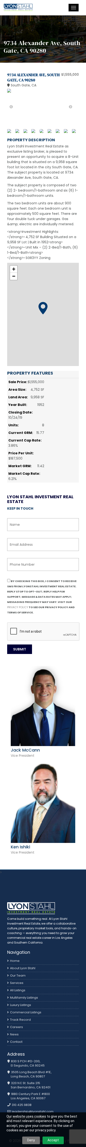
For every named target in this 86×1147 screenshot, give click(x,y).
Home (15, 961)
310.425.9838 (21, 1105)
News (14, 1034)
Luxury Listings (20, 1005)
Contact (16, 1041)
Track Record (20, 1019)
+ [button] (13, 269)
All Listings (17, 990)
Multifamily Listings (24, 997)
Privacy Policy (17, 607)
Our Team (18, 975)
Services (16, 983)
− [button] (13, 276)
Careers (16, 1027)
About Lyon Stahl (22, 968)
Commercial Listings (25, 1012)
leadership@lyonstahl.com (32, 1111)
